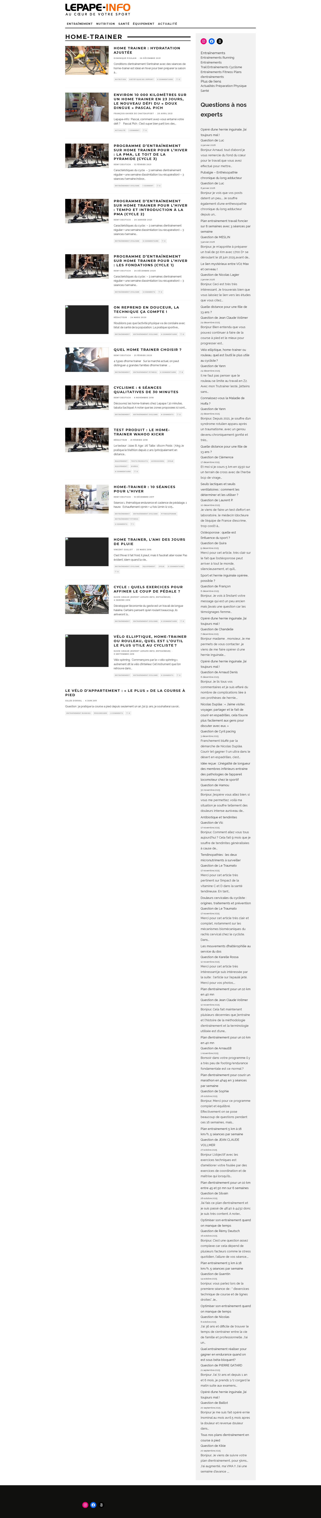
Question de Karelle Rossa (219, 957)
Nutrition (105, 23)
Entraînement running (79, 713)
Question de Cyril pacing (218, 731)
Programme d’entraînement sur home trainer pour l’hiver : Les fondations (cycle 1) (151, 260)
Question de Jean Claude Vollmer (224, 317)
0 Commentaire (165, 79)
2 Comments (121, 524)
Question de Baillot (214, 1403)
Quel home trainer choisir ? (148, 350)
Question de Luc (212, 140)
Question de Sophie (215, 1091)
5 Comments (167, 675)
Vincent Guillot (123, 550)
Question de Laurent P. (217, 500)
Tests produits (139, 461)
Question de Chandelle (217, 629)
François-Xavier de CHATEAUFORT (134, 113)
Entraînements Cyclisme (224, 67)
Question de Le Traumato (219, 865)
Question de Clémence (217, 457)
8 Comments (167, 414)
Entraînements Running (217, 57)
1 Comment (134, 130)
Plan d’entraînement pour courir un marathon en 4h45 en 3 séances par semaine (225, 1080)
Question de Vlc (212, 822)
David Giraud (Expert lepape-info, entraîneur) (142, 597)
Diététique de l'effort (141, 79)
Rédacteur (120, 317)
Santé (124, 23)
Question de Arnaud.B (216, 1048)
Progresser (100, 713)
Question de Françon (216, 586)
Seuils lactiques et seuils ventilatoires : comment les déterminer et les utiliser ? (220, 489)
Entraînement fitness (145, 372)
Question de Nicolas (215, 1317)
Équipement (144, 23)
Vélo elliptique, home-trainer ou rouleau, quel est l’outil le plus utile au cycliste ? (150, 641)
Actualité (167, 23)
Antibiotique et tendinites (219, 817)
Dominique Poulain (125, 58)
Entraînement (80, 23)
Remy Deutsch (122, 164)
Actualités (208, 86)
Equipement (121, 461)
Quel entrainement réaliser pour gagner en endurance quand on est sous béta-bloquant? (224, 1354)
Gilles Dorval (73, 701)
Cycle (170, 461)
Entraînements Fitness (217, 72)
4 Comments (149, 292)
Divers (134, 466)
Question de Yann (213, 366)
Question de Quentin (215, 1274)
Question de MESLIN (215, 237)
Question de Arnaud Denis (219, 672)
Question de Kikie (213, 1445)
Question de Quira (213, 543)
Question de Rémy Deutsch (220, 1231)
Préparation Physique (231, 86)
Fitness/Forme (168, 514)
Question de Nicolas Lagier (220, 274)
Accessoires (157, 461)
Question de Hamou (215, 785)
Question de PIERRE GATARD (221, 1365)
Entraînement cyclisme (127, 186)
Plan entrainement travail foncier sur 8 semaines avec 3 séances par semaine (226, 226)
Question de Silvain (214, 1193)
